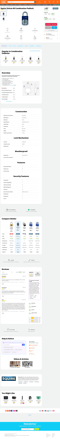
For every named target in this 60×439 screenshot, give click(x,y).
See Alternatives (54, 27)
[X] (11, 410)
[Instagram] (15, 410)
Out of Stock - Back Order (51, 24)
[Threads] (16, 410)
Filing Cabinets (31, 4)
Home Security (38, 4)
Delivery (53, 435)
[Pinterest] (9, 410)
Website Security (48, 435)
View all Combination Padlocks (35, 50)
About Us (47, 433)
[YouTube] (7, 410)
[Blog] (6, 410)
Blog (50, 4)
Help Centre (53, 433)
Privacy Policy (17, 435)
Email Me (48, 27)
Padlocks (20, 4)
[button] (9, 101)
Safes (3, 4)
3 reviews (6, 9)
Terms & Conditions (12, 435)
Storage (45, 4)
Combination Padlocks (9, 6)
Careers (47, 436)
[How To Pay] (47, 411)
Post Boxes (25, 4)
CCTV (15, 4)
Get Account (27, 435)
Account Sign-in (24, 435)
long (9, 85)
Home (1, 6)
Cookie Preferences (7, 435)
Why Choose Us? (48, 434)
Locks (11, 4)
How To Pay (53, 434)
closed (12, 85)
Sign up (36, 429)
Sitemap (20, 435)
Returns (53, 436)
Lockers (7, 4)
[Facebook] (13, 410)
